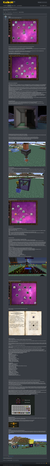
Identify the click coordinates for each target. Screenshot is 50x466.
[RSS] (46, 463)
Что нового (14, 5)
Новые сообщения (5, 7)
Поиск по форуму (10, 7)
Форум (10, 5)
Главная (5, 5)
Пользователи (20, 5)
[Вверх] (45, 463)
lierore (4, 10)
